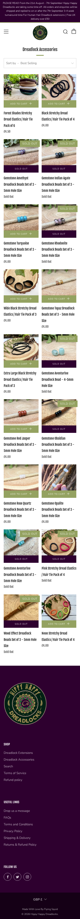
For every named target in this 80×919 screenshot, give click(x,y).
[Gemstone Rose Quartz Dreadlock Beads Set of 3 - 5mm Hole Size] (21, 477)
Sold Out (21, 168)
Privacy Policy (13, 831)
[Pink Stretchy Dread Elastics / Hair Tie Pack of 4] (59, 542)
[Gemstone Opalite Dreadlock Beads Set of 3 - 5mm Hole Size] (59, 477)
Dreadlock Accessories (19, 759)
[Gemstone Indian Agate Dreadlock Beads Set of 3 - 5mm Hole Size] (59, 152)
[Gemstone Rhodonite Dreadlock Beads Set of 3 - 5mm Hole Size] (59, 217)
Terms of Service (15, 773)
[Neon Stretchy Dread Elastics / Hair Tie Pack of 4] (59, 607)
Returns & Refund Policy (20, 845)
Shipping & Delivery (17, 838)
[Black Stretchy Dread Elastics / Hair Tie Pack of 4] (59, 87)
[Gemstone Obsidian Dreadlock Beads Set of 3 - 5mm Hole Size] (59, 412)
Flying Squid (51, 909)
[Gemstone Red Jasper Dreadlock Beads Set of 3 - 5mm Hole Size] (21, 412)
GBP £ (37, 899)
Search (8, 766)
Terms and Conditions (18, 824)
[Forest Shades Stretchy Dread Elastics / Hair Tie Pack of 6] (21, 87)
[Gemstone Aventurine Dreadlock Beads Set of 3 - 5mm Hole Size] (21, 542)
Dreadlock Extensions (18, 753)
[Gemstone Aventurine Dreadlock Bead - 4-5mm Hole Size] (59, 347)
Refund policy (13, 780)
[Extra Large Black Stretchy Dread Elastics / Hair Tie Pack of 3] (21, 347)
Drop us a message (17, 811)
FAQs (7, 817)
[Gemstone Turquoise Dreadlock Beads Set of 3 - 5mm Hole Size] (21, 217)
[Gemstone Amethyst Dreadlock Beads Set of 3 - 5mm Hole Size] (21, 152)
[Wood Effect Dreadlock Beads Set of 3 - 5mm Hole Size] (21, 607)
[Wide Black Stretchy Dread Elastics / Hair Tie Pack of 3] (21, 282)
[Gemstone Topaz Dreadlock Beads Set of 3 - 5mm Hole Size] (59, 282)
